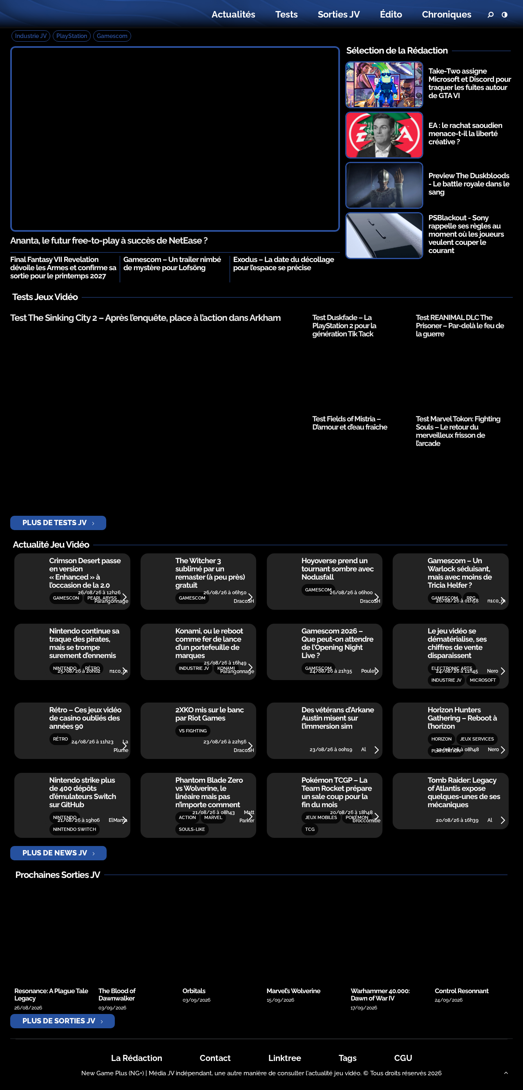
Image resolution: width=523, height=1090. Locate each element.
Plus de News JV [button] (54, 852)
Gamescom (112, 36)
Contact (215, 1058)
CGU (403, 1058)
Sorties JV (339, 14)
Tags (348, 1058)
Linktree (284, 1058)
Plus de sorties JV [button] (58, 1020)
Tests (286, 14)
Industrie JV (31, 36)
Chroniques (447, 14)
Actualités (233, 14)
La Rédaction (136, 1058)
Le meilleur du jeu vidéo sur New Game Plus (60, 14)
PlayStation (71, 36)
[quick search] (490, 15)
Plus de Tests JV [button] (54, 522)
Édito (391, 14)
